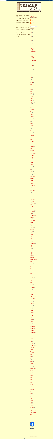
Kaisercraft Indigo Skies (32, 298)
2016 (31, 37)
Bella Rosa (31, 275)
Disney (31, 286)
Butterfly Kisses (31, 278)
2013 (31, 39)
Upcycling (31, 247)
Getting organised (32, 291)
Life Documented (31, 303)
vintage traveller (31, 263)
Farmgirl (31, 289)
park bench (31, 391)
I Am (30, 202)
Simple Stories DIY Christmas (33, 215)
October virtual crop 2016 (32, 210)
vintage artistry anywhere (32, 410)
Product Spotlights (32, 88)
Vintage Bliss (31, 349)
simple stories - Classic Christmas (33, 259)
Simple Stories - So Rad (32, 326)
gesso (31, 373)
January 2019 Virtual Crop (32, 296)
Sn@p (31, 340)
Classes (31, 74)
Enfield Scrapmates (32, 287)
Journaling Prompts (32, 133)
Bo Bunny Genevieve (32, 277)
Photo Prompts (31, 166)
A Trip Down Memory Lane (32, 16)
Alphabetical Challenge (32, 119)
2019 (30, 225)
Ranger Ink (31, 317)
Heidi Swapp (31, 158)
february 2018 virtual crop (32, 220)
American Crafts (31, 125)
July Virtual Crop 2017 (32, 204)
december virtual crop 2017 (32, 368)
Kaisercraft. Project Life (32, 300)
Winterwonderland (32, 352)
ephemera (31, 252)
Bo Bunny (31, 86)
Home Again (31, 293)
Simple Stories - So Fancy (32, 325)
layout (31, 80)
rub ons (31, 396)
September (33, 64)
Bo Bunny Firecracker (32, 227)
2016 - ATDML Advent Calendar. (33, 143)
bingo (30, 358)
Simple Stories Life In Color (32, 332)
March (32, 69)
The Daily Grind (31, 217)
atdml (30, 250)
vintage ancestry (31, 409)
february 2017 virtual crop (32, 189)
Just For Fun (31, 206)
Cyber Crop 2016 (31, 107)
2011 (31, 41)
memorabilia (31, 384)
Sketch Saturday (31, 338)
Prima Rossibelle (31, 312)
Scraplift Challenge (32, 114)
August (32, 65)
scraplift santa (31, 162)
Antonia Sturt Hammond (32, 270)
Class (30, 197)
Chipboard (31, 280)
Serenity (31, 323)
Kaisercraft (31, 81)
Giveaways (31, 84)
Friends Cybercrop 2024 (32, 101)
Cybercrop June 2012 (32, 95)
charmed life (31, 363)
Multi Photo (31, 164)
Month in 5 (31, 308)
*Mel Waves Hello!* (33, 57)
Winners (31, 351)
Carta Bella (31, 130)
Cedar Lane (31, 279)
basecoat (31, 356)
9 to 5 (30, 268)
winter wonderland (32, 264)
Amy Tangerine (31, 181)
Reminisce (31, 241)
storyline (31, 402)
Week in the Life (31, 350)
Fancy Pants (31, 157)
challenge (31, 103)
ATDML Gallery (31, 180)
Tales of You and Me (32, 343)
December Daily (31, 231)
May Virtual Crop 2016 (32, 208)
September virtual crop (32, 176)
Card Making (31, 100)
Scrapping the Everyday (32, 167)
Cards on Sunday (32, 150)
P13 (30, 187)
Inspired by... (31, 132)
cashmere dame (31, 361)
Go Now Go (31, 234)
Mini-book (31, 307)
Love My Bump (32, 56)
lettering (31, 142)
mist (30, 386)
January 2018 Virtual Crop (32, 203)
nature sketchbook (32, 389)
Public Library (31, 314)
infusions (31, 377)
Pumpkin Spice (31, 315)
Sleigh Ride (31, 339)
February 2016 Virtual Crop (32, 199)
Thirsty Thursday (31, 96)
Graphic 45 (31, 91)
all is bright (31, 354)
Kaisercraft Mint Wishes (32, 299)
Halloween (31, 174)
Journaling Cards (31, 236)
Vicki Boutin (31, 111)
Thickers (31, 218)
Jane (30, 121)
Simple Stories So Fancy (32, 243)
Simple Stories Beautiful (32, 328)
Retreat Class (31, 134)
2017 (31, 36)
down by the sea (31, 370)
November (33, 43)
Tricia (31, 23)
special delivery (31, 400)
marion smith (31, 222)
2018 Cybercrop (31, 98)
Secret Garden (31, 321)
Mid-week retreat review (33, 61)
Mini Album (31, 238)
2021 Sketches (31, 171)
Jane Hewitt (31, 175)
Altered (31, 194)
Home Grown (31, 294)
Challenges (31, 75)
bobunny (31, 123)
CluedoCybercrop (32, 126)
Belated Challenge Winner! (33, 51)
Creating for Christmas (33, 48)
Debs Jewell (31, 285)
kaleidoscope (31, 379)
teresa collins (31, 118)
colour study (31, 365)
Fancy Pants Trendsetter (32, 232)
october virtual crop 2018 (32, 257)
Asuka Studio (31, 195)
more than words (31, 388)
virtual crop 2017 (31, 139)
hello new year (31, 375)
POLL (30, 240)
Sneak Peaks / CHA (32, 141)
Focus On (31, 151)
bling (30, 359)
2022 (31, 32)
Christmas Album (32, 229)
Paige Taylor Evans (32, 211)
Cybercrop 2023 (31, 284)
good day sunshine (32, 178)
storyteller (31, 403)
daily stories (31, 367)
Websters (31, 112)
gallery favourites (32, 253)
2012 (31, 40)
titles (30, 128)
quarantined (31, 394)
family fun (31, 372)
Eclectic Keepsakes (32, 173)
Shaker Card (31, 324)
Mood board (31, 152)
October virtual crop (32, 146)
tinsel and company (32, 407)
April (32, 68)
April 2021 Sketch (32, 271)
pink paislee (31, 127)
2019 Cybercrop (31, 94)
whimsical (31, 414)
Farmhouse (31, 182)
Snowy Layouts (32, 49)
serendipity (31, 398)
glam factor (31, 254)
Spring (31, 245)
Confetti (31, 282)
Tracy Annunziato (32, 22)
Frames (31, 233)
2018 (31, 35)
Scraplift (31, 213)
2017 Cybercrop (31, 93)
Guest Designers (31, 183)
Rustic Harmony (31, 319)
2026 (31, 29)
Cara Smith (32, 20)
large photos (31, 381)
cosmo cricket (31, 366)
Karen (31, 77)
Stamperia (31, 341)
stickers (31, 261)
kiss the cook (31, 380)
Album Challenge (31, 155)
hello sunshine (31, 255)
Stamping (31, 246)
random (31, 395)
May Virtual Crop (31, 145)
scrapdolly (31, 148)
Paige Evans (31, 159)
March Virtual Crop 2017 (32, 185)
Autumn (31, 273)
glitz (30, 169)
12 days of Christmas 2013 (32, 153)
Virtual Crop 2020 (32, 109)
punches (31, 393)
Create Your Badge (31, 426)
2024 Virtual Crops (32, 102)
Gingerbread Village (32, 292)
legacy (31, 382)
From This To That (32, 201)
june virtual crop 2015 (32, 190)
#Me (30, 266)
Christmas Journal (32, 196)
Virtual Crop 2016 (32, 135)
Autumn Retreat (31, 116)
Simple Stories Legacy (32, 330)
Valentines (31, 248)
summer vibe (31, 405)
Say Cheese (31, 188)
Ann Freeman (31, 82)
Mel (30, 79)
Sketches (31, 89)
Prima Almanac (31, 310)
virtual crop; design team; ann (33, 412)
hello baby (31, 374)
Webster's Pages (31, 160)
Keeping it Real (31, 301)
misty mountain (31, 387)
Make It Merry (31, 305)
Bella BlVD (31, 226)
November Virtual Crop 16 (32, 239)
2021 (31, 33)
